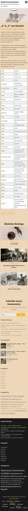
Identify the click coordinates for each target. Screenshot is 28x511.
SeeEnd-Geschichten (7, 29)
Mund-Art (4, 213)
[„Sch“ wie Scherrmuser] (14, 278)
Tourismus (25, 408)
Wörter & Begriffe (8, 413)
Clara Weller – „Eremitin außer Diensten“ (10, 323)
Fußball (3, 406)
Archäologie (13, 404)
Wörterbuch (11, 213)
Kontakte (18, 506)
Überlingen (10, 408)
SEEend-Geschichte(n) (13, 496)
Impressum (19, 507)
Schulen (19, 406)
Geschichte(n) (9, 501)
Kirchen (20, 396)
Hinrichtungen (15, 408)
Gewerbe (3, 378)
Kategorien (17, 501)
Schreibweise (12, 504)
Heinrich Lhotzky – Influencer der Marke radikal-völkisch (13, 329)
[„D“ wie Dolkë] (14, 233)
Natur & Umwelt (11, 406)
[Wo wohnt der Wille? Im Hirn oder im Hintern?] (14, 254)
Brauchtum (5, 404)
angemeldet (10, 307)
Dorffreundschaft (14, 498)
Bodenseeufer (21, 410)
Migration (20, 404)
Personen (15, 354)
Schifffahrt (5, 399)
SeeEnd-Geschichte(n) (10, 2)
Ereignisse (10, 354)
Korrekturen (3, 385)
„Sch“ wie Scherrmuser (14, 289)
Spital (2, 410)
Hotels (13, 399)
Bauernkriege (20, 408)
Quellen (25, 507)
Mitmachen (5, 506)
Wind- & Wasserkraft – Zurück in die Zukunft (11, 335)
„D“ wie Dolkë (14, 244)
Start (3, 501)
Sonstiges (3, 387)
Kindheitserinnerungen (17, 402)
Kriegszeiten (4, 408)
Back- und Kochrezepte (9, 411)
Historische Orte (9, 396)
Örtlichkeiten (11, 346)
